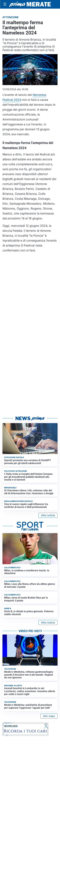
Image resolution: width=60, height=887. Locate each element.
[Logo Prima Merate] (30, 4)
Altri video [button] (49, 716)
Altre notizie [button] (48, 515)
